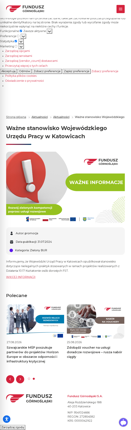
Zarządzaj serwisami (18, 56)
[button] (29, 379)
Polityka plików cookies (21, 75)
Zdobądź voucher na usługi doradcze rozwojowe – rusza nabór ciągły (94, 352)
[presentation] (10, 379)
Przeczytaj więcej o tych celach (26, 65)
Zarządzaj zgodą (12, 427)
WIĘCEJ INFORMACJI (20, 277)
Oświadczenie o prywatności (24, 80)
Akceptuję (8, 71)
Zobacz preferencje (47, 71)
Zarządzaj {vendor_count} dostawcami (31, 60)
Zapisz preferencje (76, 71)
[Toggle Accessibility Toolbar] (7, 419)
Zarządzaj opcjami (17, 51)
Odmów (24, 71)
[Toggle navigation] (117, 9)
